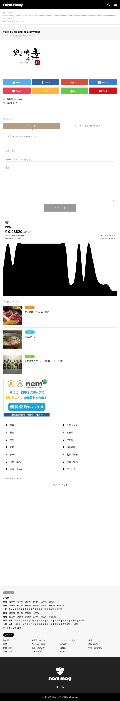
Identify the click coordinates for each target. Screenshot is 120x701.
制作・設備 (72, 454)
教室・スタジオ (38, 648)
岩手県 (20, 602)
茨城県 (12, 605)
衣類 (12, 447)
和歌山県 (53, 617)
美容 (12, 425)
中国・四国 (7, 620)
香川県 (65, 620)
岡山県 (33, 620)
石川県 (35, 609)
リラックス (72, 425)
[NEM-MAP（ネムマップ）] (13, 5)
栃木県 (20, 605)
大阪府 (28, 617)
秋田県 (36, 602)
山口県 (49, 620)
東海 (5, 613)
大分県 (49, 624)
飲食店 (70, 432)
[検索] (108, 4)
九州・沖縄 (7, 624)
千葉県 (44, 605)
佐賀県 (25, 624)
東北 (5, 602)
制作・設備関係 (95, 648)
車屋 (12, 440)
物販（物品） (73, 462)
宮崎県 (57, 624)
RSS (63, 687)
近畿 (5, 617)
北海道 (6, 598)
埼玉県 (36, 605)
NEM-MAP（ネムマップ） (53, 697)
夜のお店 (71, 469)
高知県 (81, 620)
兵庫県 (36, 617)
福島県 (52, 602)
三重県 (36, 613)
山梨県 (51, 609)
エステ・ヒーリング (68, 640)
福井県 (43, 609)
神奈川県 (61, 605)
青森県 (12, 602)
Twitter (57, 687)
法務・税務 (15, 462)
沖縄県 (75, 624)
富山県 (27, 609)
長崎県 (33, 624)
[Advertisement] (26, 533)
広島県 (41, 620)
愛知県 (28, 613)
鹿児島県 (66, 624)
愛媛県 (73, 620)
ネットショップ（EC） (13, 628)
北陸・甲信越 (8, 609)
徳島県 (57, 620)
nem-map (18, 99)
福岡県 (17, 624)
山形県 (44, 602)
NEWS (10, 13)
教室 (12, 454)
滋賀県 (12, 617)
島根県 (25, 620)
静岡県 (20, 613)
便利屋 (70, 440)
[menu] (115, 4)
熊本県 (41, 624)
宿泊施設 (71, 447)
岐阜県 (12, 613)
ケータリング (37, 651)
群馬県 (28, 605)
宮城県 (28, 602)
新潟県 (19, 609)
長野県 (59, 609)
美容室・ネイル (38, 640)
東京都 (52, 605)
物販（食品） (16, 469)
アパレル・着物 (38, 644)
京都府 (20, 617)
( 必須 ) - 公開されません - (19, 160)
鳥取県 (17, 620)
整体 (12, 432)
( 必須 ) (11, 151)
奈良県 (44, 617)
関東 (5, 605)
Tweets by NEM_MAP (12, 479)
